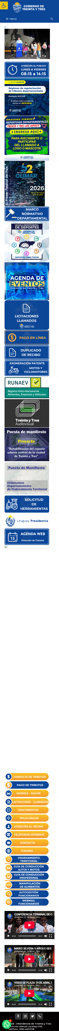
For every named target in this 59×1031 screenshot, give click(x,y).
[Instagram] (25, 1016)
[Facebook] (18, 1016)
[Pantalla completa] (50, 935)
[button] (4, 5)
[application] (29, 925)
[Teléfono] (40, 1016)
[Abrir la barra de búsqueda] (51, 19)
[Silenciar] (45, 935)
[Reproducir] (8, 935)
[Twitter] (32, 1016)
